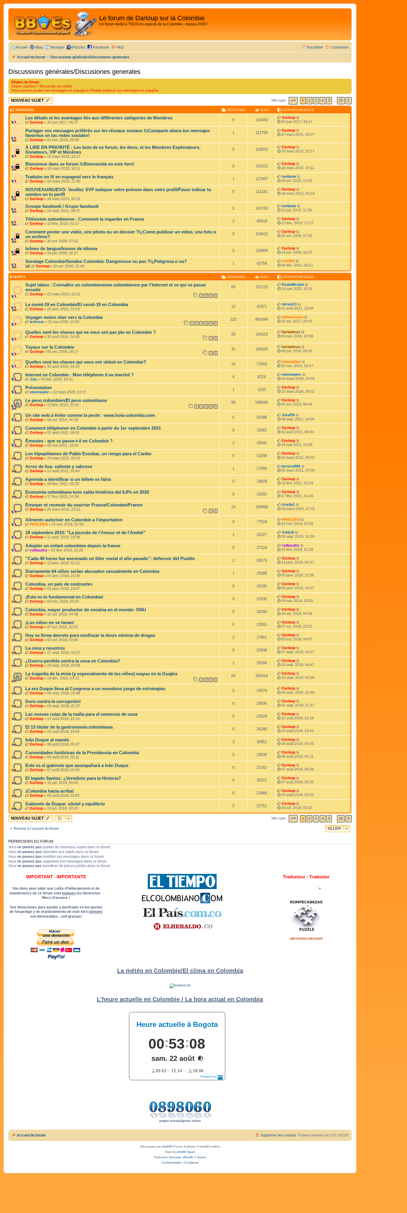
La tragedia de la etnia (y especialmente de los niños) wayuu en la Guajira (101, 673)
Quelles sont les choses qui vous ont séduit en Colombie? (85, 362)
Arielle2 (288, 505)
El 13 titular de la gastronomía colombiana (69, 727)
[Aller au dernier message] (298, 118)
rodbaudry (38, 550)
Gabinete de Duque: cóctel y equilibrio (65, 804)
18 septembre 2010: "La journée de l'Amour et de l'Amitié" (85, 532)
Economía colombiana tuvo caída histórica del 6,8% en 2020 (87, 492)
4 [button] (322, 100)
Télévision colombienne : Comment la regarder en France (84, 219)
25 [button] (341, 100)
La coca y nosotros (45, 648)
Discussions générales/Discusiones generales (74, 71)
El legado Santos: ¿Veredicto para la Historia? (73, 778)
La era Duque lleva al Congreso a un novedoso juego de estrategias (95, 688)
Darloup (36, 122)
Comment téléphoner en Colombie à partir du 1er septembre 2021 (93, 428)
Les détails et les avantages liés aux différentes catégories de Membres (99, 118)
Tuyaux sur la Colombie (49, 347)
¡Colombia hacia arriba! (49, 791)
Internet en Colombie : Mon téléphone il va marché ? (79, 374)
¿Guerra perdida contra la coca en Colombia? (72, 661)
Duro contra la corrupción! (53, 701)
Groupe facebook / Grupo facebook (62, 206)
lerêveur (37, 322)
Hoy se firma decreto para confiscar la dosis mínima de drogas (90, 635)
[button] (293, 101)
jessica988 (291, 466)
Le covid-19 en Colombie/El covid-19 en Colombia (76, 304)
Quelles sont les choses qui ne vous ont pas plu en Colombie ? (90, 332)
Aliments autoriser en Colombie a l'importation (73, 519)
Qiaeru (201, 1157)
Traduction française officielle (173, 1157)
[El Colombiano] (182, 898)
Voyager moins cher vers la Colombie (64, 317)
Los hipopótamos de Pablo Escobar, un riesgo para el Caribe (88, 453)
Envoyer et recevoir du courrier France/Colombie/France (83, 505)
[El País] (182, 912)
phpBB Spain (186, 1151)
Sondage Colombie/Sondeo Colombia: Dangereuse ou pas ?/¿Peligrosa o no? (106, 261)
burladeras (291, 332)
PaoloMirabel (293, 285)
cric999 (288, 261)
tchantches (291, 362)
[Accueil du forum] (54, 24)
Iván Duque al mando (47, 740)
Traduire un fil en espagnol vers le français (69, 176)
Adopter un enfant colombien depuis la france (72, 545)
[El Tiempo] (182, 881)
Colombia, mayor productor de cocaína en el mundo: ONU (85, 609)
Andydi (288, 532)
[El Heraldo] (182, 926)
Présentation (38, 387)
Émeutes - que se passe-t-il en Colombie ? (69, 441)
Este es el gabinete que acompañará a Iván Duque (76, 765)
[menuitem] (117, 47)
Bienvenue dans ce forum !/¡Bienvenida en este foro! (79, 164)
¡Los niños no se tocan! (49, 622)
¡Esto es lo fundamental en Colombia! (64, 597)
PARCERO (39, 524)
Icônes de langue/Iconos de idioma (61, 248)
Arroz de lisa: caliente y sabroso (58, 466)
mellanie (289, 176)
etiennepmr (291, 374)
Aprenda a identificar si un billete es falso (68, 479)
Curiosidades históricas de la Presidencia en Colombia (82, 752)
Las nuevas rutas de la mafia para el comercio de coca (81, 714)
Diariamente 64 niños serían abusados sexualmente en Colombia (92, 571)
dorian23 (289, 304)
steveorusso (292, 317)
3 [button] (316, 100)
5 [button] (329, 100)
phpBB (166, 1146)
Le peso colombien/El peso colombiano (66, 400)
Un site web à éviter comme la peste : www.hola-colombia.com (90, 415)
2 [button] (309, 100)
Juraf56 (288, 415)
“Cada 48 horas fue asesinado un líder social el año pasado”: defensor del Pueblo (110, 558)
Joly (33, 379)
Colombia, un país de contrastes (58, 584)
